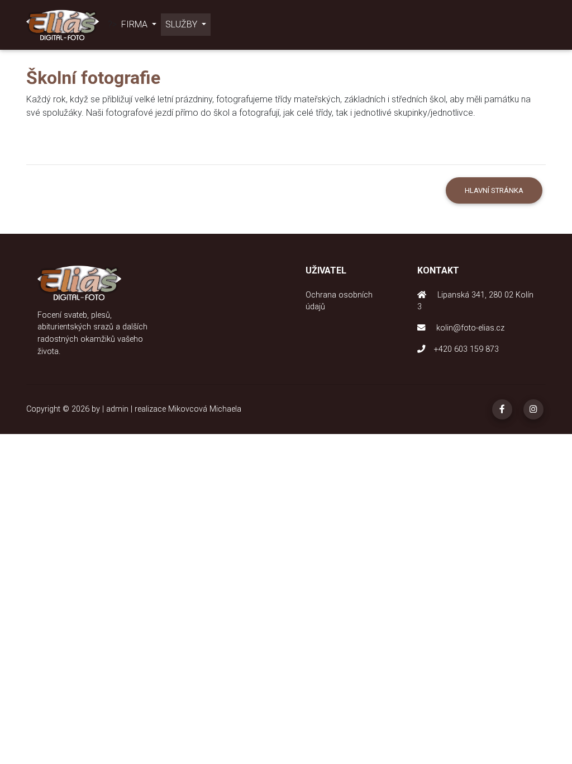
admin (117, 409)
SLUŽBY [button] (182, 24)
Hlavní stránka (494, 190)
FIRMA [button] (135, 24)
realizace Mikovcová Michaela (188, 409)
